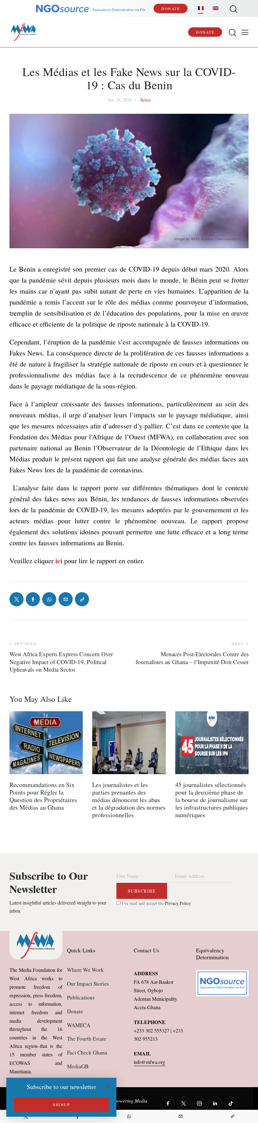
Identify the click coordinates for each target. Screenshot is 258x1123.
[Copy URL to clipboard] (232, 1116)
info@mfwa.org (149, 1062)
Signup (61, 1104)
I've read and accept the (156, 903)
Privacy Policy (178, 903)
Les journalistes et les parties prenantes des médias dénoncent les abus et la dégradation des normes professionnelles (128, 800)
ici (57, 560)
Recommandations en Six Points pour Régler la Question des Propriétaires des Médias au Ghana (43, 796)
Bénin (145, 100)
